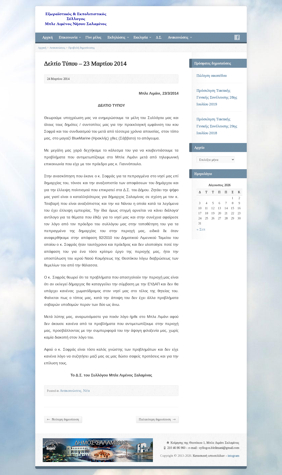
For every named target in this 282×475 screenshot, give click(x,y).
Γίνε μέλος (93, 37)
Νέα (86, 391)
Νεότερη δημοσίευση (63, 419)
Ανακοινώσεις (178, 37)
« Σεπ (201, 229)
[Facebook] (237, 37)
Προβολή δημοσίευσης (81, 47)
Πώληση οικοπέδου (212, 75)
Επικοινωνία (68, 37)
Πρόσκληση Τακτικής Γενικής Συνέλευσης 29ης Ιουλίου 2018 (217, 126)
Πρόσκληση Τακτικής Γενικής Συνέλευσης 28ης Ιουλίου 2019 (217, 97)
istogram (233, 455)
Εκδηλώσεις (116, 37)
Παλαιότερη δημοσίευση (157, 419)
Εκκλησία (141, 37)
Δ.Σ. (159, 37)
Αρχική (47, 37)
